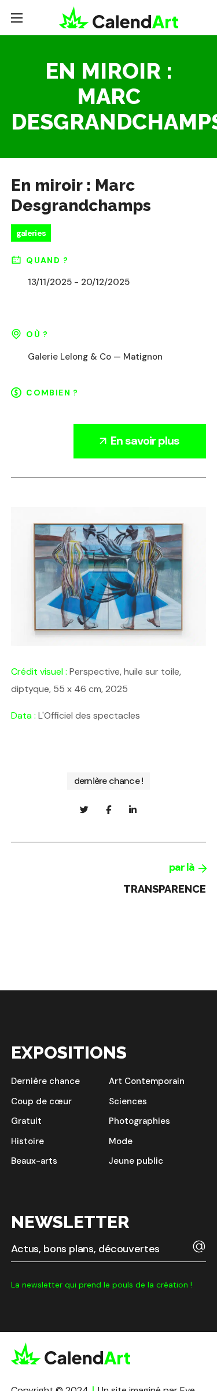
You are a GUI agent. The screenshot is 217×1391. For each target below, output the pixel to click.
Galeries (31, 233)
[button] (45, 1081)
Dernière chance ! (108, 781)
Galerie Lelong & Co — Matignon (95, 356)
